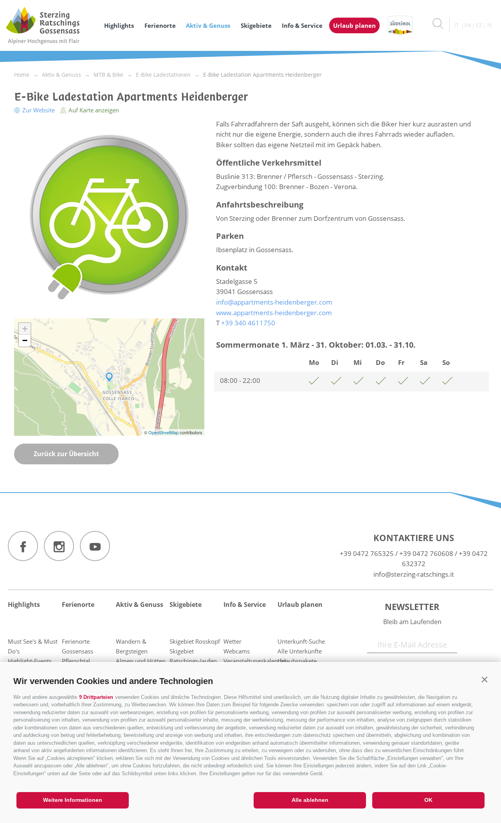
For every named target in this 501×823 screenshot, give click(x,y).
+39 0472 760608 (426, 553)
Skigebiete (256, 25)
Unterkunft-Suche (301, 641)
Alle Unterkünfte (300, 651)
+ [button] (24, 329)
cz (479, 25)
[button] (484, 679)
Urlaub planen (354, 25)
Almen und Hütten (141, 661)
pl (489, 25)
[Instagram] (59, 546)
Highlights (119, 25)
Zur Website (38, 110)
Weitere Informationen (72, 800)
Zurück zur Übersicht (66, 453)
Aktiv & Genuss (208, 25)
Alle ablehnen (310, 800)
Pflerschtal (76, 661)
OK (428, 800)
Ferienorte (160, 25)
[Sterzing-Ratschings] (50, 25)
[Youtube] (95, 546)
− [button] (24, 340)
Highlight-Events (30, 661)
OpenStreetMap (164, 432)
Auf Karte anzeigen (93, 110)
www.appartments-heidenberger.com (274, 312)
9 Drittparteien (96, 697)
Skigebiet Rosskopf (194, 641)
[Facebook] (23, 546)
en (468, 25)
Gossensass (77, 651)
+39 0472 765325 (367, 553)
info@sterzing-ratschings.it (413, 574)
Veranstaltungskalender (255, 661)
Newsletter (412, 606)
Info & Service (302, 25)
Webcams (236, 651)
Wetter (232, 641)
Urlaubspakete (297, 661)
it (457, 25)
